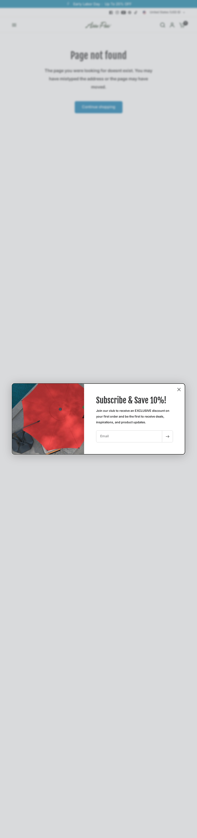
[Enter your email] (167, 436)
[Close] (179, 389)
